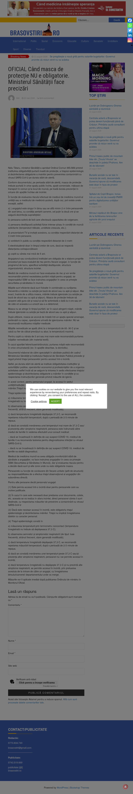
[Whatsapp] (129, 25)
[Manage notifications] (125, 786)
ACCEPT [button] (55, 401)
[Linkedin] (129, 35)
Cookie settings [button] (39, 401)
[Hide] (131, 45)
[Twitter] (129, 30)
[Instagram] (129, 39)
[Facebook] (129, 20)
